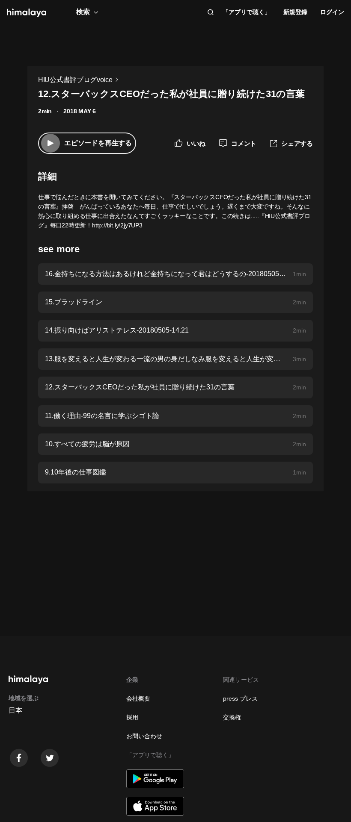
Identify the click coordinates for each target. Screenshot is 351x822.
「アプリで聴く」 (247, 12)
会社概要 (138, 698)
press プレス (240, 698)
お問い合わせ (144, 736)
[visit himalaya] (26, 13)
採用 (132, 717)
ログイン (332, 12)
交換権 (232, 717)
